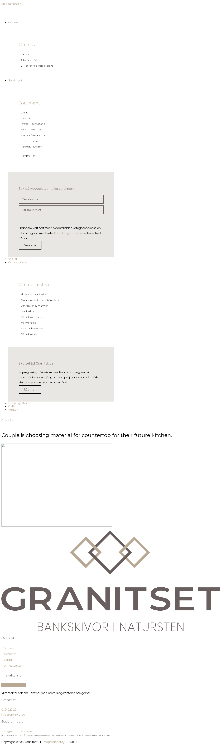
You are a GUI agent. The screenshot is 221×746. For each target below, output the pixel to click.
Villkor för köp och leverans (37, 65)
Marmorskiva (28, 322)
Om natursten (34, 284)
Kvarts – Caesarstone (33, 135)
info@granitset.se (13, 715)
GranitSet (8, 420)
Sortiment (29, 102)
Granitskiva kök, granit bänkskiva (40, 300)
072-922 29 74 (10, 710)
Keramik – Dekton (31, 146)
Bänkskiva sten (30, 334)
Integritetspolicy (54, 742)
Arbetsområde (29, 60)
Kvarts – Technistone (33, 123)
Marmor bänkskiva (32, 328)
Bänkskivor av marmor (34, 305)
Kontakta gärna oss (67, 233)
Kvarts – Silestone (31, 129)
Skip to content (12, 4)
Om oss (27, 44)
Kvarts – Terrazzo (30, 140)
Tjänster (25, 54)
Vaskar (8, 660)
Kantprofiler (28, 155)
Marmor (26, 118)
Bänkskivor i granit (31, 317)
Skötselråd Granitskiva (33, 294)
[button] (30, 245)
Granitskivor (28, 311)
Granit (24, 112)
